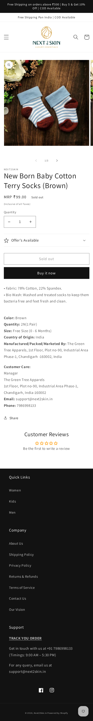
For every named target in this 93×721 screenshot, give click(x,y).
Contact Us (17, 598)
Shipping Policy (21, 554)
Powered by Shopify (57, 713)
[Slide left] (36, 160)
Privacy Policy (20, 565)
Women (15, 490)
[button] (6, 37)
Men (12, 512)
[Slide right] (57, 160)
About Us (16, 543)
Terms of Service (22, 587)
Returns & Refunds (23, 576)
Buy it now (46, 273)
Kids (12, 501)
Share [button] (14, 418)
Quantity (10, 212)
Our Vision (17, 609)
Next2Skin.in (40, 713)
